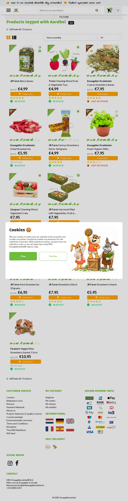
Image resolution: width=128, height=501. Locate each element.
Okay (23, 256)
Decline (53, 256)
